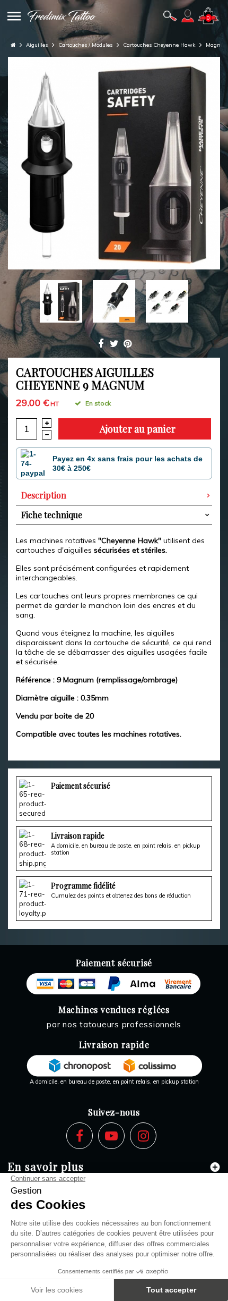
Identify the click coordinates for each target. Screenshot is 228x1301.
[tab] (114, 495)
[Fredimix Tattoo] (62, 16)
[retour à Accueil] (13, 44)
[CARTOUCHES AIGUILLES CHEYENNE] (114, 163)
